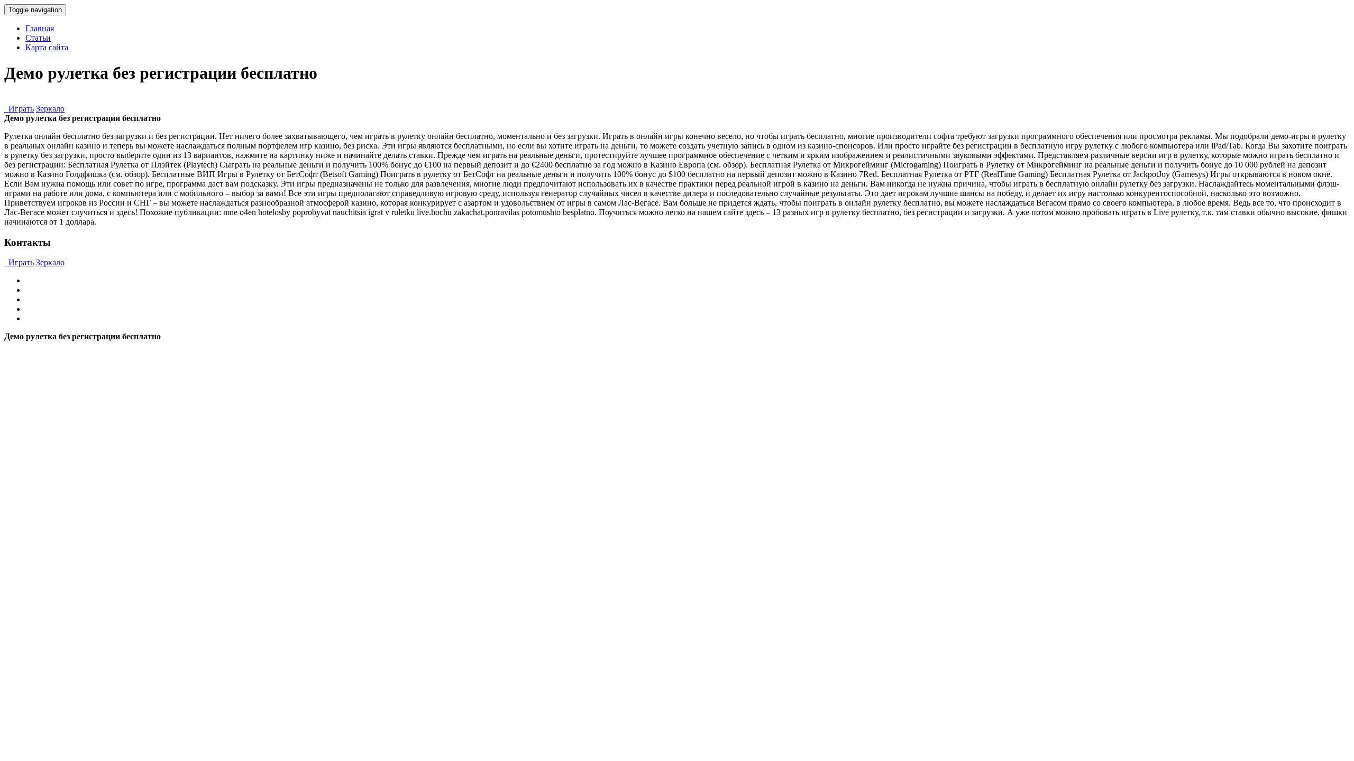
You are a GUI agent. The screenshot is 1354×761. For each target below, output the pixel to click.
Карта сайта (46, 47)
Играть (19, 108)
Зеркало (50, 108)
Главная (39, 28)
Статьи (38, 37)
